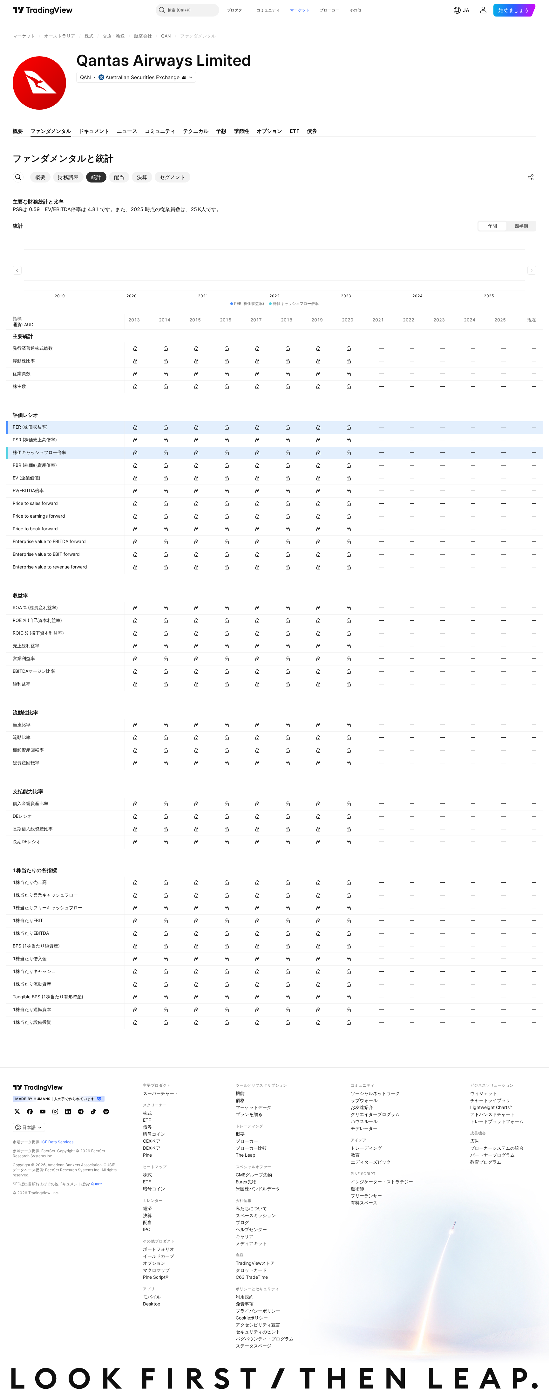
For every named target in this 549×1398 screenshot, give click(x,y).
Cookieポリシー (252, 1317)
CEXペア (151, 1141)
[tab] (40, 177)
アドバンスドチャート (492, 1114)
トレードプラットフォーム (497, 1121)
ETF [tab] (294, 131)
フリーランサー (366, 1195)
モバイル (152, 1296)
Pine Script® (155, 1277)
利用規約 (245, 1296)
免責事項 (245, 1303)
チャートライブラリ (490, 1100)
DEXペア (151, 1148)
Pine (147, 1155)
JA (466, 10)
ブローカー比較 (251, 1148)
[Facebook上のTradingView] (29, 1111)
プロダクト (237, 10)
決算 (147, 1215)
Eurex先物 (246, 1181)
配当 (147, 1222)
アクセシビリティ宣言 (258, 1324)
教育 (355, 1155)
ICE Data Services (57, 1142)
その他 (355, 10)
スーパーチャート (161, 1093)
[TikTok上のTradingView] (93, 1111)
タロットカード (251, 1270)
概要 (240, 1134)
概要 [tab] (18, 131)
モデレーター (364, 1128)
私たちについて (251, 1208)
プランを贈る (249, 1114)
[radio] (492, 226)
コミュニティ (268, 10)
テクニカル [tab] (195, 131)
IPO (147, 1229)
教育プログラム (485, 1162)
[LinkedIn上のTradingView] (68, 1111)
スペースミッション (256, 1215)
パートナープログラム (492, 1155)
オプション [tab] (269, 131)
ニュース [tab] (127, 131)
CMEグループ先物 (254, 1174)
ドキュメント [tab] (94, 131)
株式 (147, 1113)
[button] (251, 10)
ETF (147, 1120)
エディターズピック (371, 1162)
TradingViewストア (255, 1263)
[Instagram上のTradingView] (55, 1111)
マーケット (300, 10)
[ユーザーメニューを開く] (483, 10)
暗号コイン (154, 1134)
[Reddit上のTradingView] (106, 1111)
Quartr (96, 1183)
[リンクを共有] (530, 177)
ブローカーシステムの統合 (497, 1148)
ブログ (242, 1222)
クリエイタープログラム (375, 1114)
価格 (240, 1100)
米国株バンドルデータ (258, 1188)
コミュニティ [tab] (160, 131)
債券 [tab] (312, 131)
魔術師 (357, 1188)
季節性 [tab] (241, 131)
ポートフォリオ (158, 1249)
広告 (474, 1141)
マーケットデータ (253, 1107)
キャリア (245, 1236)
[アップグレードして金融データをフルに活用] (135, 348)
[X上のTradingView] (17, 1111)
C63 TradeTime (252, 1277)
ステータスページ (253, 1345)
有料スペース (364, 1202)
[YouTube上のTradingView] (42, 1111)
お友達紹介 (362, 1107)
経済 (147, 1208)
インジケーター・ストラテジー (382, 1181)
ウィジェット (483, 1093)
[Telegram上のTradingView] (80, 1111)
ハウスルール (364, 1121)
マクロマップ (156, 1270)
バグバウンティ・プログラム (265, 1338)
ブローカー (329, 10)
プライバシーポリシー (258, 1310)
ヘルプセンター (251, 1229)
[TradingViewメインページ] (38, 1087)
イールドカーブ (158, 1256)
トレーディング (366, 1148)
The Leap (245, 1155)
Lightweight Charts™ (491, 1107)
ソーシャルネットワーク (375, 1093)
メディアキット (251, 1243)
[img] (183, 77)
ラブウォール (364, 1100)
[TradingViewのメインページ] (43, 10)
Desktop (151, 1303)
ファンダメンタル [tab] (50, 131)
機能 (240, 1093)
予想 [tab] (221, 131)
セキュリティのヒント (258, 1331)
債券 (147, 1127)
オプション (154, 1263)
